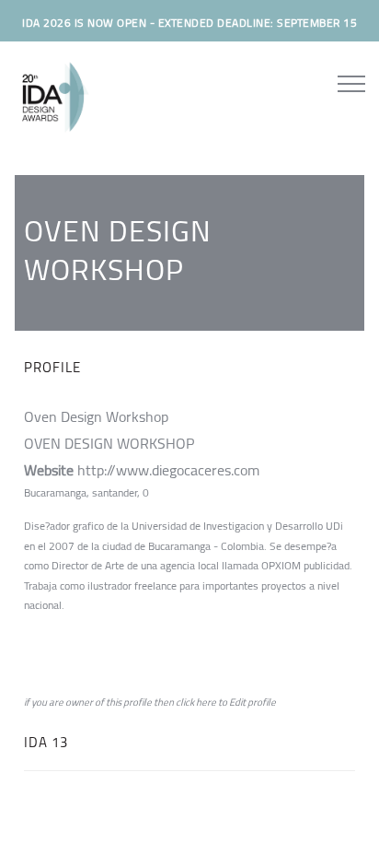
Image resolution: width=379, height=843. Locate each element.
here (206, 702)
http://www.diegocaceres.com (168, 470)
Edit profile (252, 702)
